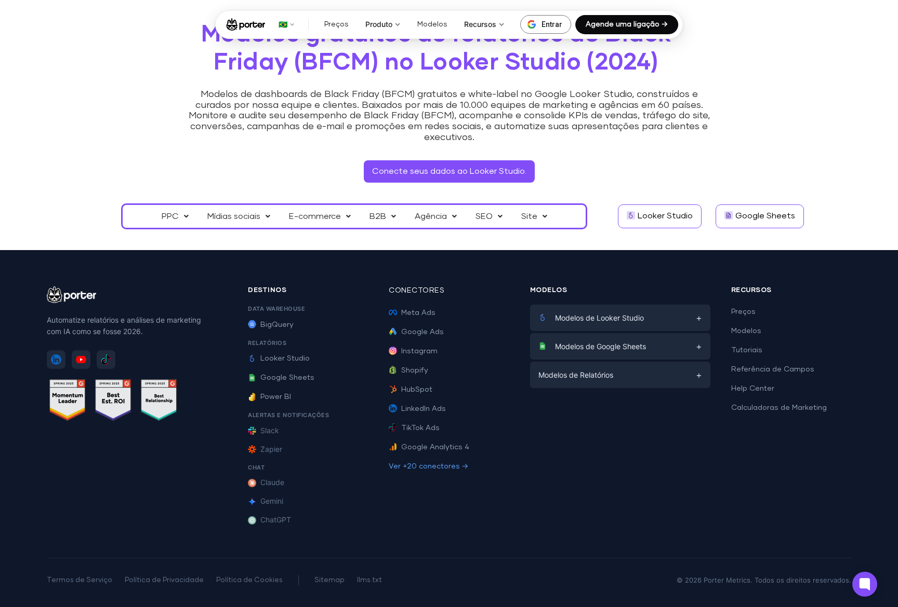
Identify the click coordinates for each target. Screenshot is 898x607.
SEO (484, 216)
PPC (170, 216)
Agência (431, 216)
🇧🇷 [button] (283, 24)
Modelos (432, 24)
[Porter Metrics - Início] (245, 24)
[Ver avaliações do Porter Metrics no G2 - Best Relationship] (159, 401)
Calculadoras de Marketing (779, 407)
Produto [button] (378, 24)
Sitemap (329, 580)
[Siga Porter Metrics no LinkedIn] (56, 359)
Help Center (752, 388)
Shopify (414, 370)
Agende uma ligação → (627, 24)
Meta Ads (418, 312)
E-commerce (315, 216)
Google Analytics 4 (435, 447)
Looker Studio (285, 358)
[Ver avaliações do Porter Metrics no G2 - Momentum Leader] (67, 401)
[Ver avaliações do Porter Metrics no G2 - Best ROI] (113, 401)
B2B (377, 216)
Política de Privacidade (164, 580)
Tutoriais (746, 350)
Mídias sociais (233, 216)
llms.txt (369, 580)
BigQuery (277, 324)
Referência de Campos (772, 369)
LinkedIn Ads (423, 408)
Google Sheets (287, 377)
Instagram (419, 351)
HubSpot (416, 389)
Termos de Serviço (79, 580)
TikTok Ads (420, 428)
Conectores (416, 290)
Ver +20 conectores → (428, 466)
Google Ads (422, 332)
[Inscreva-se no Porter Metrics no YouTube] (81, 359)
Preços (336, 24)
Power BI (275, 397)
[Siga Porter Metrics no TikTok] (106, 359)
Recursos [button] (480, 24)
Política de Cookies (249, 580)
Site (529, 216)
